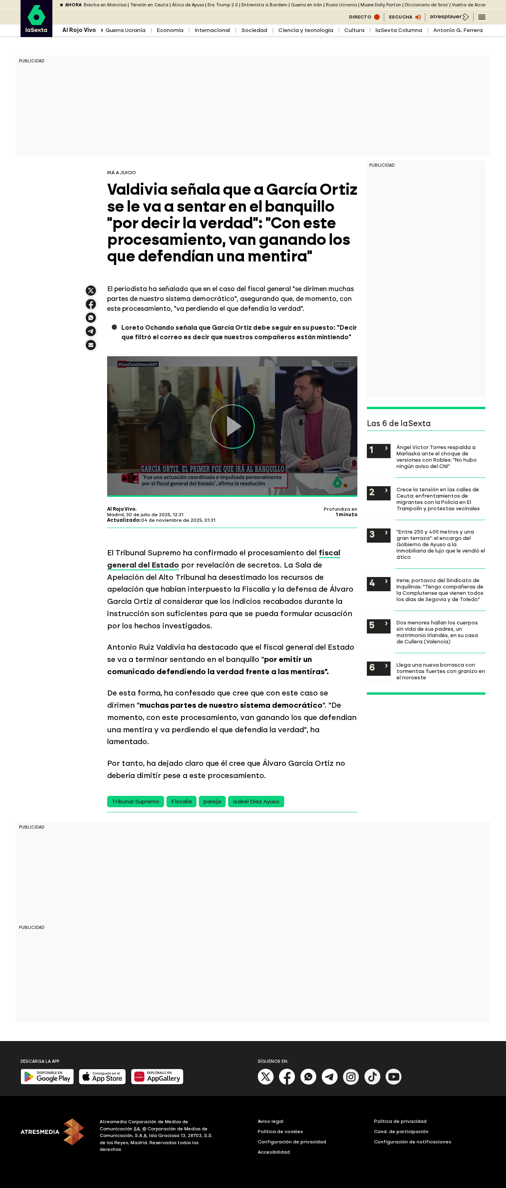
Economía (170, 30)
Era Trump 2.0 (223, 5)
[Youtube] (393, 1083)
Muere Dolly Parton (381, 5)
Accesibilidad (274, 1152)
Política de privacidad (400, 1121)
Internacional (212, 30)
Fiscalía (181, 801)
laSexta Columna (399, 30)
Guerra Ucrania (125, 30)
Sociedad (254, 30)
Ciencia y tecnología (305, 30)
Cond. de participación (401, 1131)
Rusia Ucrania (341, 5)
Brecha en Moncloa (105, 5)
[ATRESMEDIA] (55, 1136)
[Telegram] (329, 1083)
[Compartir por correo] (91, 348)
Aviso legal (270, 1121)
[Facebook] (287, 1083)
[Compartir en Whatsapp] (91, 321)
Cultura (354, 30)
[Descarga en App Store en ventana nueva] (102, 1082)
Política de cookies (280, 1131)
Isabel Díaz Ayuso (256, 801)
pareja (212, 801)
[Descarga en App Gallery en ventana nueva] (157, 1082)
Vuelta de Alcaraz (471, 5)
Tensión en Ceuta (149, 5)
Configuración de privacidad (292, 1142)
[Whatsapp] (308, 1083)
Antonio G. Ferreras (459, 30)
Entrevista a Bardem (264, 5)
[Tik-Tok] (372, 1083)
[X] (91, 294)
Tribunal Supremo (135, 801)
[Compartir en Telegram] (91, 334)
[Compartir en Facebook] (91, 307)
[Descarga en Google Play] (47, 1082)
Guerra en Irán (306, 5)
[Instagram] (351, 1083)
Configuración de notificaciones (412, 1142)
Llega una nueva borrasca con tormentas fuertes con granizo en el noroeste (440, 671)
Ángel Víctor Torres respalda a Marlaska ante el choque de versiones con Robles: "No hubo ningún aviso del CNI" (436, 456)
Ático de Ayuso (188, 5)
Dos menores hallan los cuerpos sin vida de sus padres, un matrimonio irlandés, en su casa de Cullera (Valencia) (437, 632)
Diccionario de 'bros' (426, 5)
